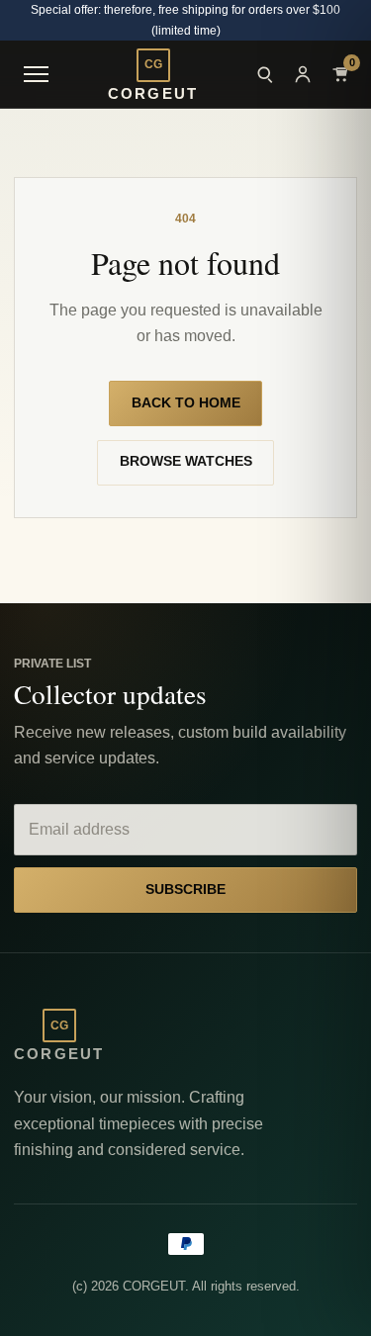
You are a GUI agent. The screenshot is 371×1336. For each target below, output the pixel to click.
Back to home (186, 403)
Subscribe (185, 889)
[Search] (265, 74)
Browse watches (186, 461)
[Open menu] (35, 74)
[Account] (303, 74)
